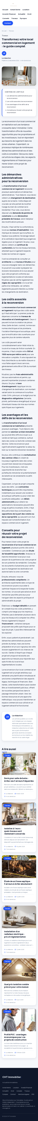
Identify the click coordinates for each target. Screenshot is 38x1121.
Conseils (5, 18)
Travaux (14, 18)
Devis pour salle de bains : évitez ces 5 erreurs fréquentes (19, 779)
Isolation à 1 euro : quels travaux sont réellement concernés (14, 831)
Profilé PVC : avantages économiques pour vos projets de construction (15, 1037)
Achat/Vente (15, 10)
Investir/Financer (9, 14)
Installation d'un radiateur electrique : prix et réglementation (15, 934)
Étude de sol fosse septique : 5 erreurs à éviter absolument (18, 882)
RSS (33, 1094)
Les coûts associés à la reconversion (19, 101)
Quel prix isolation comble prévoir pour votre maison (16, 985)
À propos (23, 18)
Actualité (21, 14)
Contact (7, 23)
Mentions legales (23, 1094)
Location (25, 10)
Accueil (5, 10)
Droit (29, 14)
